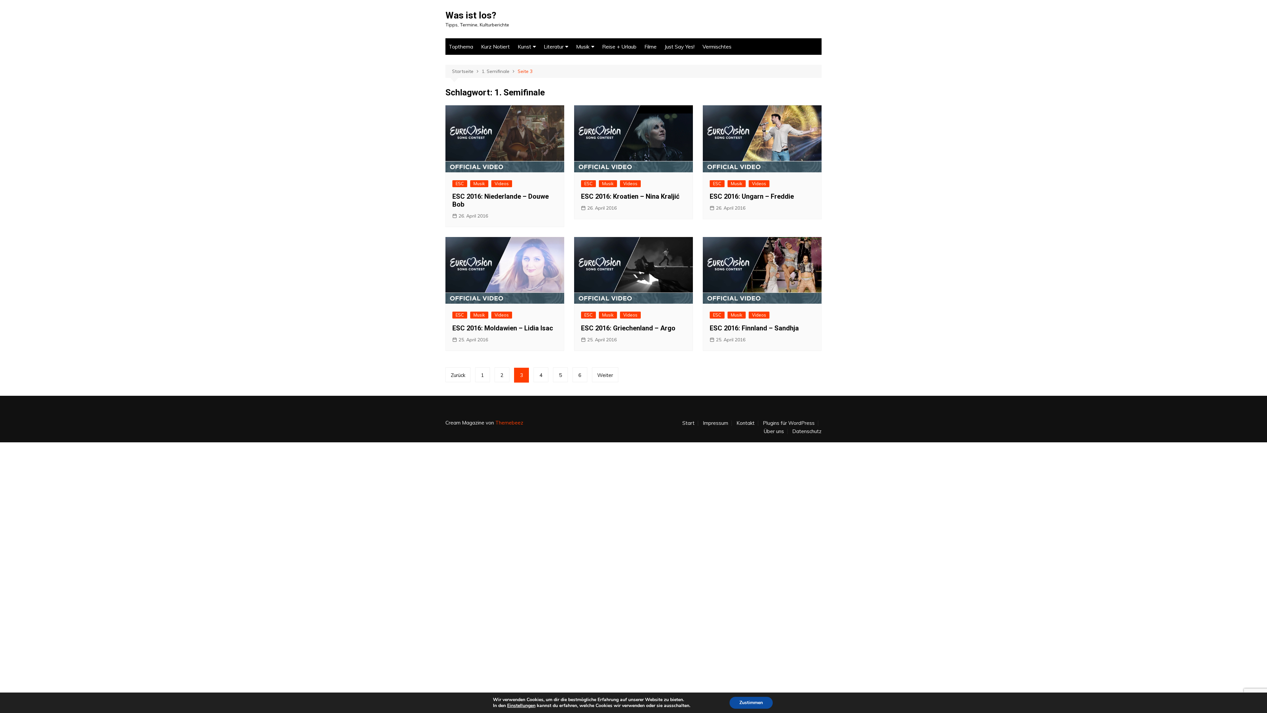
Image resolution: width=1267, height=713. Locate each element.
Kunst (524, 46)
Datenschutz (807, 431)
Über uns (774, 431)
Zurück (458, 375)
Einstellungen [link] (521, 705)
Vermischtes (716, 46)
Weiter (605, 375)
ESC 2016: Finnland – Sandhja (754, 328)
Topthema (461, 46)
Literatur (554, 46)
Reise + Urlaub (619, 46)
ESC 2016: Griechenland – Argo (628, 328)
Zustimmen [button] (751, 702)
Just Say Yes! (680, 46)
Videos (502, 183)
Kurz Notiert (495, 46)
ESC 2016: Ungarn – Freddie (752, 196)
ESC (460, 183)
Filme (650, 46)
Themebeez (509, 423)
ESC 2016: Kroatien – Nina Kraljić (630, 196)
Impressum (715, 423)
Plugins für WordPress (789, 423)
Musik (583, 46)
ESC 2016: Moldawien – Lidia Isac (502, 328)
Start (688, 423)
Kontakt (745, 423)
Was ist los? (470, 15)
